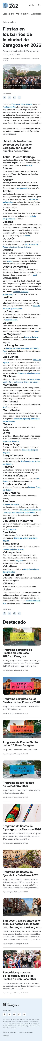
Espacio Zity (8, 14)
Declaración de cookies (25, 1032)
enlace (29, 165)
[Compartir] (19, 97)
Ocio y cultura (23, 14)
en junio (19, 560)
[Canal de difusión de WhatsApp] (24, 1014)
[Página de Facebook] (4, 1014)
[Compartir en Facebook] (4, 97)
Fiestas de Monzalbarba (21, 104)
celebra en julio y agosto (13, 549)
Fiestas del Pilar (9, 107)
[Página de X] (9, 1014)
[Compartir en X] (9, 97)
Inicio (31, 5)
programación (11, 320)
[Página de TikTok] (19, 1014)
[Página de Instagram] (14, 1014)
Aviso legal (6, 1035)
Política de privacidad (9, 1032)
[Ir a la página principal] (10, 5)
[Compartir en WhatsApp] (14, 97)
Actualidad (36, 14)
